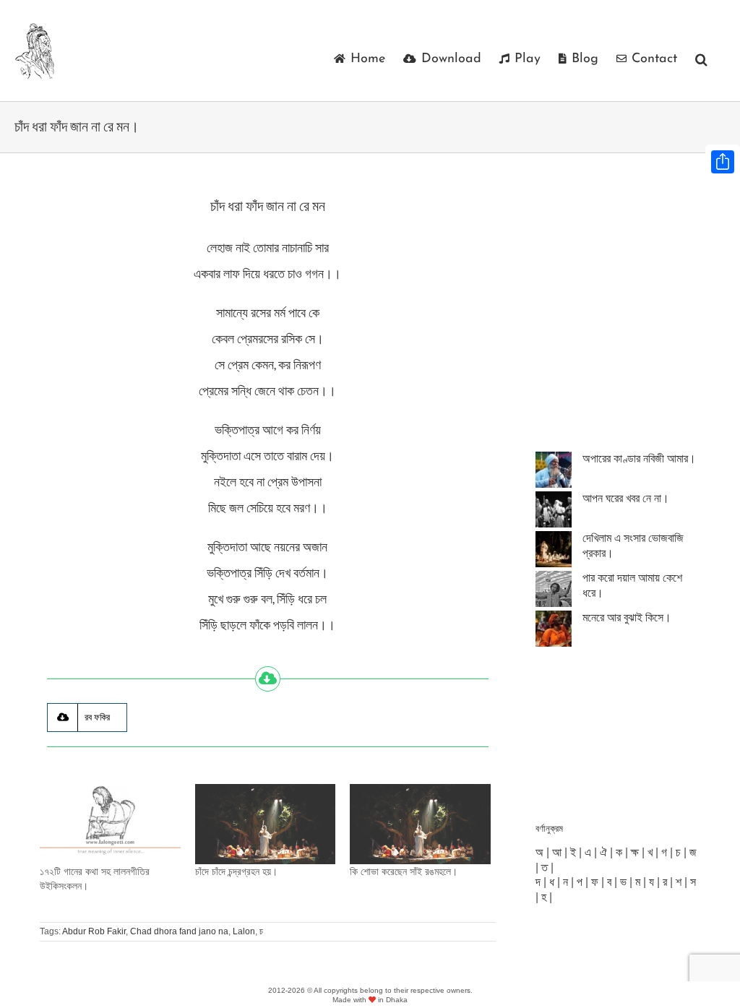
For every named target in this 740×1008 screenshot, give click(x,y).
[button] (701, 59)
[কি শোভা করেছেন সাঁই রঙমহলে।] (420, 824)
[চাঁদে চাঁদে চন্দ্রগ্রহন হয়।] (265, 824)
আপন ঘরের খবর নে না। (625, 498)
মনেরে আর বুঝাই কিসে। (626, 617)
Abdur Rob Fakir (94, 931)
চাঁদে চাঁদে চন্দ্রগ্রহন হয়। (236, 871)
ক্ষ (635, 852)
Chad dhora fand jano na (179, 931)
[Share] (722, 161)
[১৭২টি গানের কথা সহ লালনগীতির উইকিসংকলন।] (110, 824)
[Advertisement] (637, 325)
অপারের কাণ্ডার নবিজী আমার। (639, 458)
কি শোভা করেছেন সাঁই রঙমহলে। (403, 871)
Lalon (244, 931)
